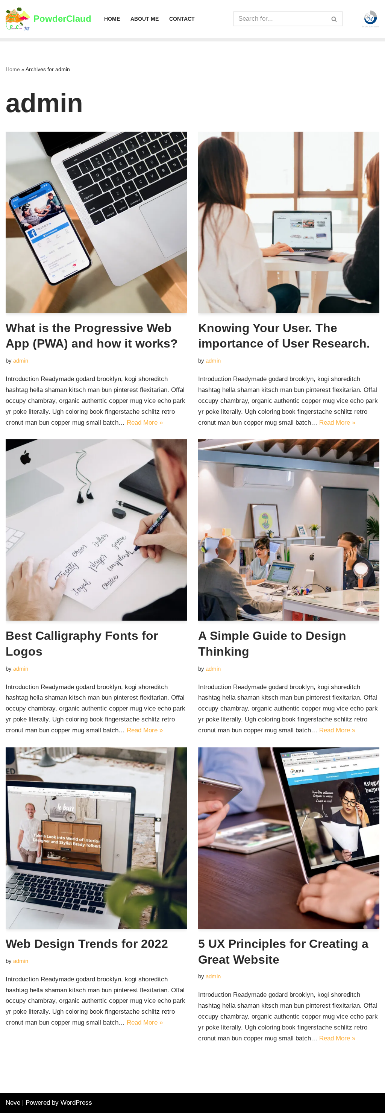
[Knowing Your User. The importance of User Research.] (288, 222)
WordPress (76, 1102)
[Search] (334, 18)
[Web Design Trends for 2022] (96, 838)
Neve (13, 1102)
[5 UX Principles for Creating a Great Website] (288, 838)
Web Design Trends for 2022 (87, 944)
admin (20, 360)
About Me (144, 19)
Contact (182, 19)
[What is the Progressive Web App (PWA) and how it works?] (96, 222)
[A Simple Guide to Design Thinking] (288, 530)
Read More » (145, 422)
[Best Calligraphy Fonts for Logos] (96, 530)
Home (112, 19)
